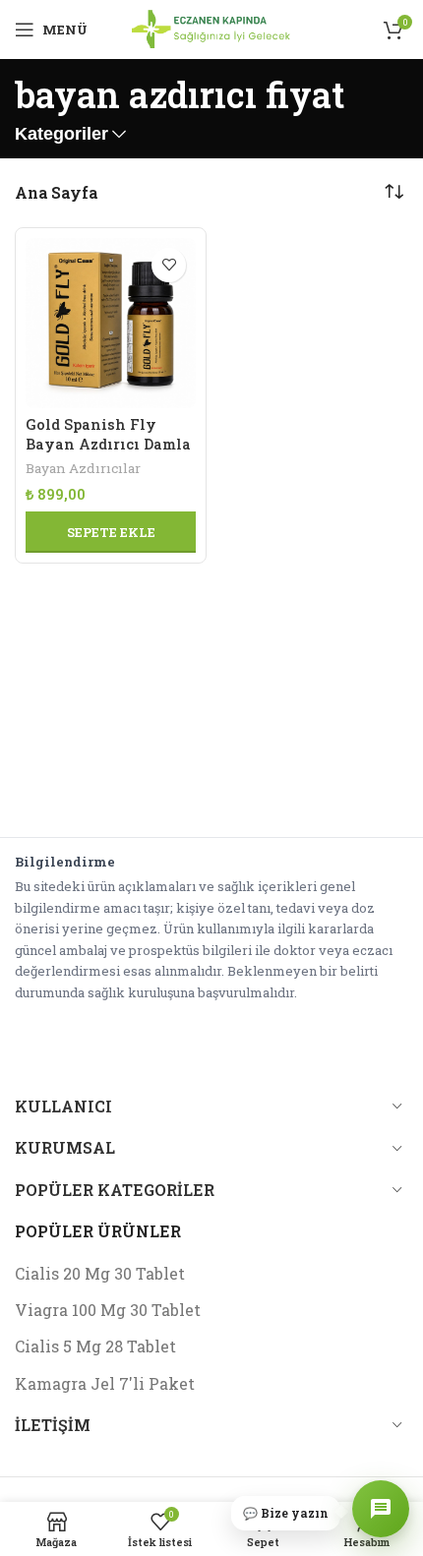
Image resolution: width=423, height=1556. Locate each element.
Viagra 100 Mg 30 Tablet (108, 1309)
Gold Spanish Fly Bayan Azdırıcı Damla (108, 434)
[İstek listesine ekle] (168, 265)
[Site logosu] (211, 27)
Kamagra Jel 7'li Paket (105, 1383)
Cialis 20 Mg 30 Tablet (100, 1273)
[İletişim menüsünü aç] (380, 1508)
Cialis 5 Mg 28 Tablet (95, 1346)
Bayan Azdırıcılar (83, 468)
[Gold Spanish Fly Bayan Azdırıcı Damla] (111, 323)
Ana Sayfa (56, 192)
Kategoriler (61, 135)
